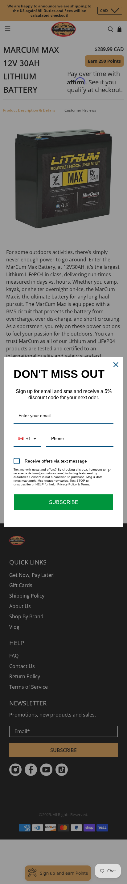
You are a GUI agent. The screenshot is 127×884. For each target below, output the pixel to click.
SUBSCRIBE (63, 502)
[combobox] (27, 439)
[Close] (116, 364)
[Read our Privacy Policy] (109, 470)
